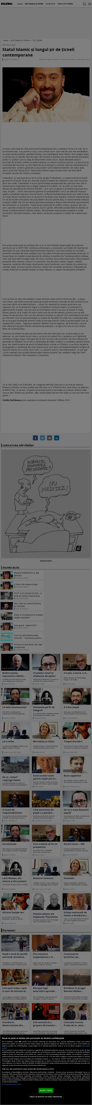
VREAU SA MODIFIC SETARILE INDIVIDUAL (46, 1097)
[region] (46, 1069)
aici (50, 1059)
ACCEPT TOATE (46, 1090)
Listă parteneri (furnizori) (11, 1084)
